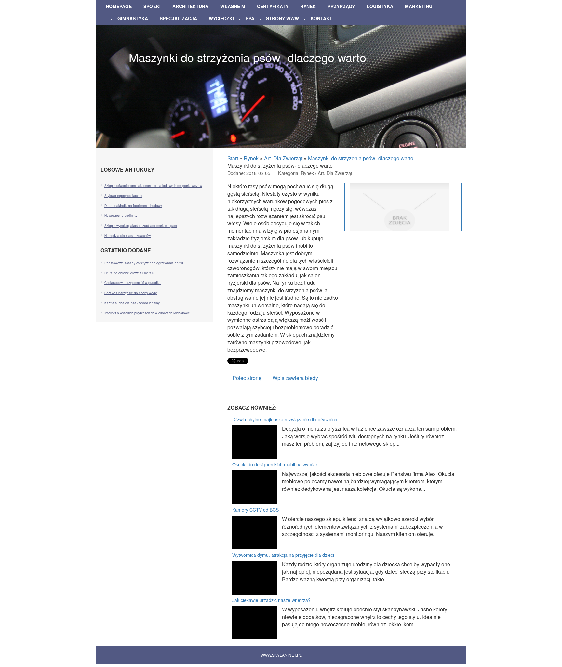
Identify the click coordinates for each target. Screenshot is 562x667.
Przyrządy (341, 6)
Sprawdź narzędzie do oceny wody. (130, 293)
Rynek (308, 6)
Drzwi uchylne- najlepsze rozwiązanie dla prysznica (284, 419)
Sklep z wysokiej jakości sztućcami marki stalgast (140, 225)
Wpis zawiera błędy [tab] (295, 378)
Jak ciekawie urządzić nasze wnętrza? (271, 600)
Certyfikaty (272, 6)
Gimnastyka (132, 18)
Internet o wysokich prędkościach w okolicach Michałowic (147, 313)
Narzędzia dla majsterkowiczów (127, 235)
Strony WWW (282, 18)
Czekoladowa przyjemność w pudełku (132, 283)
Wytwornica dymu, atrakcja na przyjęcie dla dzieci (283, 555)
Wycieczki (221, 18)
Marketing (419, 6)
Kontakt (321, 18)
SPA (250, 18)
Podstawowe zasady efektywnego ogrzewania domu (143, 263)
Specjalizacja (178, 18)
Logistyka (380, 6)
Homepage (119, 6)
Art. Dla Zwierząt (283, 158)
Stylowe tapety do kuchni (123, 195)
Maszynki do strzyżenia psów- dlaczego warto (360, 158)
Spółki (152, 6)
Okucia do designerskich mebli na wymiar (274, 464)
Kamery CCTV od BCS (255, 509)
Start (232, 158)
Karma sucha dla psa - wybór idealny (132, 303)
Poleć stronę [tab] (247, 378)
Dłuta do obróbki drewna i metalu (129, 273)
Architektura (190, 6)
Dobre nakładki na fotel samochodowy (133, 205)
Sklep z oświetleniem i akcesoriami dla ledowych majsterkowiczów (153, 185)
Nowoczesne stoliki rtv (120, 215)
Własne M (232, 6)
